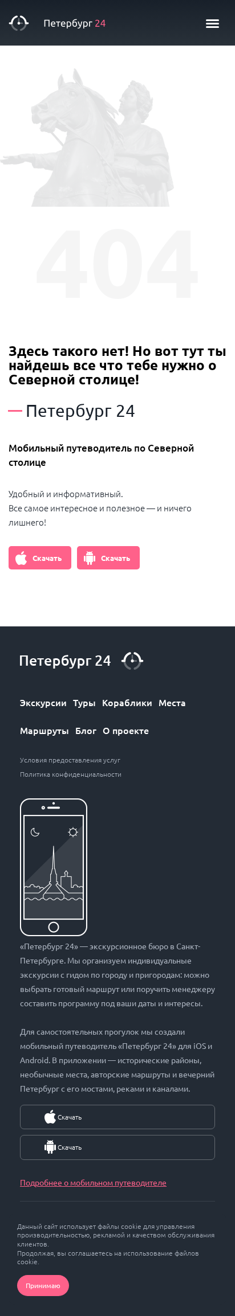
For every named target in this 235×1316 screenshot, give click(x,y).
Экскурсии (43, 702)
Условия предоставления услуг (70, 759)
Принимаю (43, 1285)
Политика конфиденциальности (70, 773)
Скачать (47, 558)
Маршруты (44, 730)
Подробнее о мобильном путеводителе (93, 1182)
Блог (85, 730)
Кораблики (127, 702)
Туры (84, 702)
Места (172, 702)
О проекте (126, 730)
